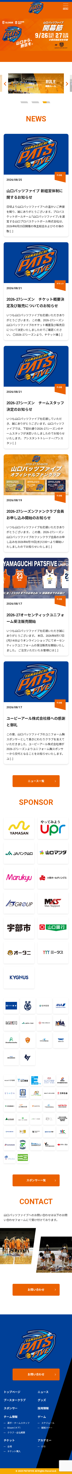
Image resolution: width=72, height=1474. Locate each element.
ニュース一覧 (36, 781)
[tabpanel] (36, 83)
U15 (43, 1446)
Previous (5, 84)
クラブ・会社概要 (16, 1432)
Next (67, 84)
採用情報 (43, 1408)
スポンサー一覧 (36, 1180)
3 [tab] (47, 102)
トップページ (12, 1392)
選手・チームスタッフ (18, 1423)
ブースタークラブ (15, 1400)
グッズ (42, 1400)
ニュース (43, 1392)
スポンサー (11, 1408)
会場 (9, 1446)
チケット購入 (14, 1451)
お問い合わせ (36, 1289)
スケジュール (47, 1423)
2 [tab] (36, 102)
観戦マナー (46, 1428)
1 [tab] (25, 102)
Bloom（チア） (14, 1428)
